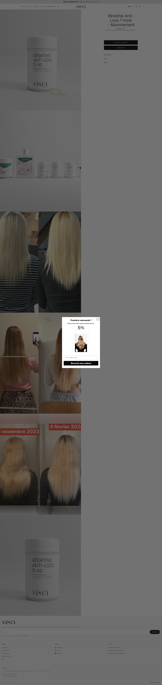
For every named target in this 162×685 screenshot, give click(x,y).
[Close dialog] (97, 319)
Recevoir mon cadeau (81, 363)
